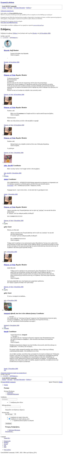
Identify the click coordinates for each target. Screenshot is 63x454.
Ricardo (35, 33)
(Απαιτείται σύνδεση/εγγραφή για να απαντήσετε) (13, 373)
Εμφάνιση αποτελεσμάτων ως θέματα (23, 420)
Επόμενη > (15, 37)
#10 (5, 302)
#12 (5, 370)
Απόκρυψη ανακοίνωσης (7, 11)
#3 (4, 126)
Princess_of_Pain (9, 75)
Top (5, 445)
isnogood (7, 313)
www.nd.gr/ (10, 185)
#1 (4, 63)
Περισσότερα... (9, 431)
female (6, 331)
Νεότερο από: (5, 412)
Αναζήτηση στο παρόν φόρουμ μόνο (19, 419)
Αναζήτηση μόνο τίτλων (16, 402)
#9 (4, 288)
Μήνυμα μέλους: (6, 405)
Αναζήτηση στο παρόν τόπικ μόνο (19, 417)
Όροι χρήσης (7, 449)
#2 (4, 96)
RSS (5, 447)
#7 (4, 222)
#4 (4, 154)
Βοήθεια (6, 442)
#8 (4, 253)
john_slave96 (8, 165)
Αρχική (6, 444)
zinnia (6, 179)
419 (11, 37)
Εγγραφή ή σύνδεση (7, 2)
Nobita (60, 382)
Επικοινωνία (7, 441)
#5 (4, 174)
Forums (6, 385)
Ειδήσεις (15, 33)
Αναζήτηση (10, 392)
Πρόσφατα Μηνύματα (13, 394)
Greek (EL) (7, 438)
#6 (4, 195)
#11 (5, 327)
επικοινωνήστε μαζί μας (38, 25)
